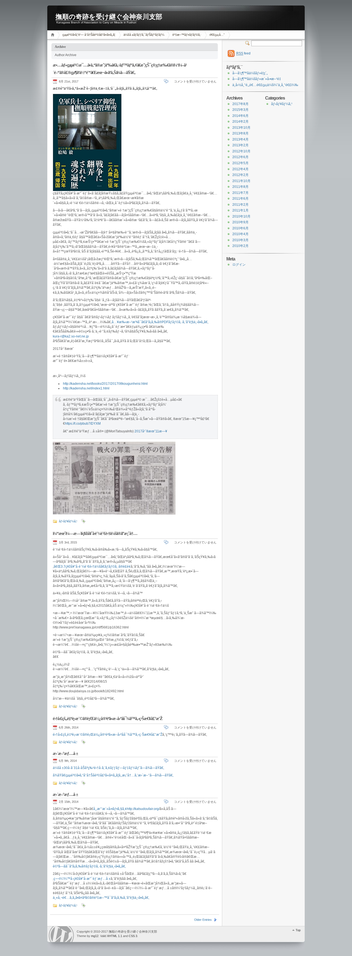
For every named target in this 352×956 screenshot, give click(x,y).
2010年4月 (240, 234)
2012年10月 (241, 151)
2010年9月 (240, 222)
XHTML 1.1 (114, 936)
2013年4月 (240, 139)
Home (53, 35)
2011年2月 (240, 205)
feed (243, 53)
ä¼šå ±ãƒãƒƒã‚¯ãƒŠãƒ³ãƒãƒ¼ (143, 34)
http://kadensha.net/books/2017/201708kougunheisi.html (105, 384)
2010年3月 (240, 240)
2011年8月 (240, 187)
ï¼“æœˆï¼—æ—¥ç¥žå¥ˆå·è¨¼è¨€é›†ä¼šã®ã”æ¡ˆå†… (95, 533)
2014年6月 (240, 116)
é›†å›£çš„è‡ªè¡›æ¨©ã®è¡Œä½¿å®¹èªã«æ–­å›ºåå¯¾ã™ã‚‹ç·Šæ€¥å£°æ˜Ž (108, 718)
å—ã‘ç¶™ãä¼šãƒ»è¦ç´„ (250, 73)
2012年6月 (240, 157)
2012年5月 (240, 163)
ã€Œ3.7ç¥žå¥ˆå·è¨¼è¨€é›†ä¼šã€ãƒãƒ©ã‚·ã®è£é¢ (92, 566)
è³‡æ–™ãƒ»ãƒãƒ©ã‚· (186, 34)
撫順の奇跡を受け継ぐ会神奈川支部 (109, 16)
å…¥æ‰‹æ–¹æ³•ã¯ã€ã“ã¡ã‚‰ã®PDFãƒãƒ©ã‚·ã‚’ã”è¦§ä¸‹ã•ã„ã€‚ (160, 322)
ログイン (239, 265)
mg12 (94, 936)
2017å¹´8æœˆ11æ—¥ (150, 431)
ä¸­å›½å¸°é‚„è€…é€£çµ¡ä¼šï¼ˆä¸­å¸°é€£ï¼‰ (265, 85)
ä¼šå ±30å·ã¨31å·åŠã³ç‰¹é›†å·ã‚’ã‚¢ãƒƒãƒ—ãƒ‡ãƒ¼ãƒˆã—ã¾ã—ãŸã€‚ (108, 768)
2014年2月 (240, 121)
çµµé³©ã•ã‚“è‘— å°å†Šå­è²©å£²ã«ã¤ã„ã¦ (88, 34)
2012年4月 (240, 169)
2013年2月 (240, 145)
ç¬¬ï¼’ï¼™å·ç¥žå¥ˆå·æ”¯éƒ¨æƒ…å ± (82, 879)
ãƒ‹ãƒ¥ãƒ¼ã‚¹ (68, 521)
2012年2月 (240, 175)
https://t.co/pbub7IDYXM (83, 423)
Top (298, 930)
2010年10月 (241, 216)
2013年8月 (240, 133)
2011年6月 (240, 198)
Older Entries (203, 919)
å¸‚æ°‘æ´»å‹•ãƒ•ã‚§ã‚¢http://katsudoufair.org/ (126, 809)
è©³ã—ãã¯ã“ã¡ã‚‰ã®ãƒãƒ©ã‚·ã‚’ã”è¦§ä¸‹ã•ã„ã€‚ (89, 866)
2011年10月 (241, 181)
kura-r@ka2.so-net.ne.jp (71, 336)
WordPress (61, 934)
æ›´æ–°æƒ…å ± (65, 753)
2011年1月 (240, 210)
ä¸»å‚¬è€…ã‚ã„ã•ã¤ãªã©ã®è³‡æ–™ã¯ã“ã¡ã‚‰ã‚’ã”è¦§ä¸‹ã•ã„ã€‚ (101, 898)
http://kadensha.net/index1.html (86, 388)
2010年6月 (240, 228)
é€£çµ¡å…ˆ (217, 34)
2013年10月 (241, 128)
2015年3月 (240, 110)
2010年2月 (240, 246)
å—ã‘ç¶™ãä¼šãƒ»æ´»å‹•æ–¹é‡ (256, 79)
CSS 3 (133, 936)
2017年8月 (240, 104)
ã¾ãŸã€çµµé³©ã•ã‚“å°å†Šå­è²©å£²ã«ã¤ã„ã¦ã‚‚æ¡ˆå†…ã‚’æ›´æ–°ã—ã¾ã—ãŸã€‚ (113, 775)
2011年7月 (240, 193)
